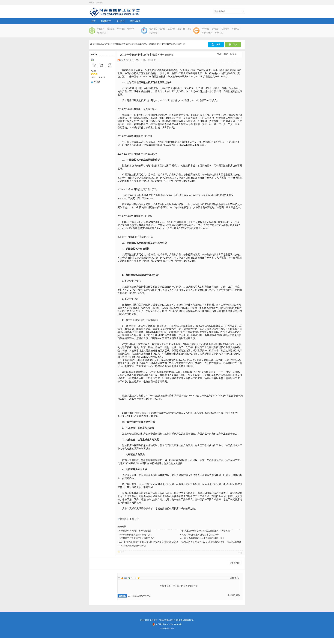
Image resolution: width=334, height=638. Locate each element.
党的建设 (120, 21)
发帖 (218, 44)
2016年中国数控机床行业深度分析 (171, 44)
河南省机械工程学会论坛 (121, 44)
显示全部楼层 (149, 60)
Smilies (138, 577)
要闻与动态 (106, 21)
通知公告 (111, 29)
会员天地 (153, 33)
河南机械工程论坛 (139, 44)
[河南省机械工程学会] (115, 16)
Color (122, 577)
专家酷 (162, 29)
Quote (132, 577)
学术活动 (121, 29)
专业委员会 (101, 33)
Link (128, 577)
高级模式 (234, 578)
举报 (240, 553)
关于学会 (205, 29)
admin (94, 54)
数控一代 (181, 29)
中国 (132, 519)
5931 (102, 64)
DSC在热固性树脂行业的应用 (132, 545)
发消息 (97, 82)
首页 (93, 21)
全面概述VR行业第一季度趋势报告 (135, 531)
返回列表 (235, 563)
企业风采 (171, 29)
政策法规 (219, 33)
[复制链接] (169, 55)
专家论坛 (153, 29)
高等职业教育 (207, 33)
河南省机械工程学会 (101, 44)
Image (125, 577)
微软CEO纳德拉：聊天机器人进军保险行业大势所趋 (205, 531)
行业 (137, 519)
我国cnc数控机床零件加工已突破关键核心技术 (202, 538)
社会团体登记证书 (167, 628)
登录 (186, 586)
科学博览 (131, 29)
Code (135, 577)
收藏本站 (100, 3)
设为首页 (92, 3)
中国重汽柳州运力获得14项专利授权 (136, 534)
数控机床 (124, 519)
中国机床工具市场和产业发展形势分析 (136, 538)
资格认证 (235, 29)
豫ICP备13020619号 (184, 620)
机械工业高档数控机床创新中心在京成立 (200, 534)
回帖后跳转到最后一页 (140, 595)
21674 (102, 77)
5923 (94, 64)
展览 (189, 29)
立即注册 (193, 586)
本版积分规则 (234, 595)
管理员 (93, 71)
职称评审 (225, 29)
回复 (235, 44)
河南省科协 (135, 21)
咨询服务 (215, 29)
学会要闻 (101, 29)
